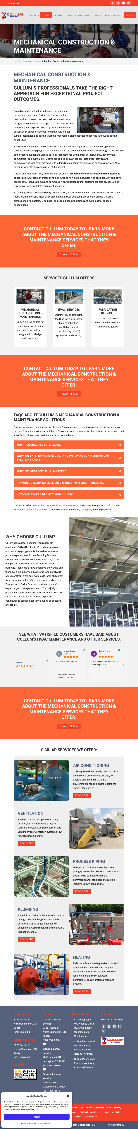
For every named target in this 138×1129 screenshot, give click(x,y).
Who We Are (34, 15)
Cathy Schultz (104, 651)
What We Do (45, 15)
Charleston (30, 509)
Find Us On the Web (112, 1019)
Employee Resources (113, 15)
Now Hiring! (130, 15)
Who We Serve (58, 15)
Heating (105, 1112)
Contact (88, 15)
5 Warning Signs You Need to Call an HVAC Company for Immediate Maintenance (84, 1027)
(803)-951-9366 (51, 1065)
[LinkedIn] (118, 3)
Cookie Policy (90, 1117)
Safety (80, 15)
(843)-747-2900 (51, 1040)
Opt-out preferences (28, 1123)
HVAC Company (114, 1108)
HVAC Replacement (95, 1108)
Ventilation (116, 1112)
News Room (71, 15)
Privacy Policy (116, 1125)
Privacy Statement (44, 1123)
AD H (66, 651)
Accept (37, 1117)
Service (77, 1117)
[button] (68, 1096)
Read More (82, 795)
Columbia (42, 509)
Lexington (85, 509)
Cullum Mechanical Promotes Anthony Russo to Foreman (84, 1063)
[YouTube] (123, 3)
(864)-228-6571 (51, 1090)
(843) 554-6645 (22, 1032)
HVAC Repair (77, 1108)
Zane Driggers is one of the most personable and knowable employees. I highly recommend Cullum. (70, 666)
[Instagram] (129, 3)
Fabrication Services (89, 1112)
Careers (98, 15)
